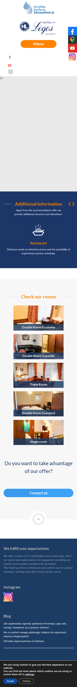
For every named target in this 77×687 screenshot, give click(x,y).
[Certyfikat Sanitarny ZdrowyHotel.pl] (38, 9)
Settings (26, 681)
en (10, 71)
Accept (10, 681)
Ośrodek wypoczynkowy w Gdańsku (24, 641)
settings (29, 674)
